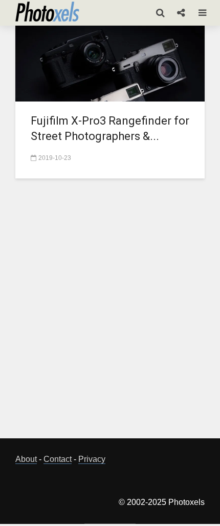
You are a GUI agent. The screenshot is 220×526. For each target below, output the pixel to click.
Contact (57, 459)
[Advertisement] (110, 314)
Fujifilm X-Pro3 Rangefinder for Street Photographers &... (110, 128)
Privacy (91, 459)
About (26, 459)
